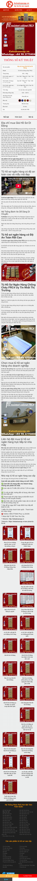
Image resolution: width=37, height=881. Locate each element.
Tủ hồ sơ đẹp (6, 846)
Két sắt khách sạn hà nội (26, 812)
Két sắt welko (23, 817)
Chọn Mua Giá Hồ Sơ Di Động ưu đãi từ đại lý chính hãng (27, 611)
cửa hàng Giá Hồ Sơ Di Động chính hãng (27, 566)
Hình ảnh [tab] (18, 117)
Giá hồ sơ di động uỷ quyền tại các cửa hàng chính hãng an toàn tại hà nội (27, 726)
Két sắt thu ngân (7, 826)
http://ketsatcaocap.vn (16, 519)
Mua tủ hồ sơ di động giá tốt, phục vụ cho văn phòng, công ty (10, 544)
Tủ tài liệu (22, 848)
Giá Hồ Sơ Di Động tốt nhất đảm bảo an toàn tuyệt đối (10, 773)
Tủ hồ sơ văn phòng (25, 858)
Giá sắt (5, 851)
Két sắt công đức (24, 826)
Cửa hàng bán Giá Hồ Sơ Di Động (27, 703)
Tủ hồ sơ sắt (6, 850)
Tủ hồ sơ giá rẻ (7, 858)
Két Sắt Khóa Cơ (24, 827)
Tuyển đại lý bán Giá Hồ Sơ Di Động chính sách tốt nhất (10, 798)
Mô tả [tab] (31, 117)
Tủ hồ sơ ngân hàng (8, 860)
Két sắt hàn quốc (7, 819)
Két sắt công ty (24, 820)
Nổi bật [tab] (6, 117)
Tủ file (4, 855)
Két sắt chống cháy (25, 824)
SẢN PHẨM (19, 10)
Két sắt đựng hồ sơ (25, 831)
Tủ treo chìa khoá (24, 850)
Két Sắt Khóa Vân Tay (9, 829)
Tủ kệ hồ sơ (23, 867)
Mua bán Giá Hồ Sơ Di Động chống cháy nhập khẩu (10, 567)
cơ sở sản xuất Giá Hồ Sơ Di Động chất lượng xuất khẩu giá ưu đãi (27, 774)
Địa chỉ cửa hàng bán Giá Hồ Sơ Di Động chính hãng (27, 750)
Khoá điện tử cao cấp (8, 836)
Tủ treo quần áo (24, 851)
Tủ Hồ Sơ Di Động (8, 865)
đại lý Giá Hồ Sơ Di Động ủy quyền (10, 610)
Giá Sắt (5, 867)
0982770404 (28, 876)
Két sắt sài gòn (7, 810)
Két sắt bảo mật (7, 822)
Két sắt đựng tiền (7, 817)
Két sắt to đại (6, 820)
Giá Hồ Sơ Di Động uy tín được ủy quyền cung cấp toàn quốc (10, 704)
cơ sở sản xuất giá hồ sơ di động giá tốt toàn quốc (27, 634)
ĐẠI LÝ (30, 10)
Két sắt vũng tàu (7, 813)
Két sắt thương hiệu (8, 824)
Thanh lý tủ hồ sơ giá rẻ (9, 862)
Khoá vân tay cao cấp (25, 834)
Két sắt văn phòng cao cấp (10, 831)
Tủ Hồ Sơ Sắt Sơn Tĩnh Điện (27, 865)
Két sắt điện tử (7, 815)
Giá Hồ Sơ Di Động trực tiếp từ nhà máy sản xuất (27, 657)
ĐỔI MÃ (7, 10)
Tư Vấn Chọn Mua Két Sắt (10, 827)
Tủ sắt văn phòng (7, 848)
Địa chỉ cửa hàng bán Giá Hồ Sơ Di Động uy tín (10, 750)
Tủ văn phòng (23, 860)
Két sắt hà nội (23, 815)
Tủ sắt (21, 855)
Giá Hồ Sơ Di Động (9, 655)
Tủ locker (22, 853)
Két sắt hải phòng (24, 810)
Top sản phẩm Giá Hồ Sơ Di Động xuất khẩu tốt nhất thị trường (27, 588)
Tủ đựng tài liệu (7, 857)
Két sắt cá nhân (24, 822)
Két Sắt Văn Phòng (25, 829)
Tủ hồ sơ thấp (23, 846)
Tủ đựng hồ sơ (23, 857)
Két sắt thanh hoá (24, 813)
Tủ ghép (5, 853)
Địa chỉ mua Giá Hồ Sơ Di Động (9, 129)
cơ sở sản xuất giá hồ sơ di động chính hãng (10, 633)
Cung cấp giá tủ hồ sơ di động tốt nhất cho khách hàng (27, 544)
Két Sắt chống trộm (25, 832)
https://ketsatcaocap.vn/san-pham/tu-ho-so (17, 522)
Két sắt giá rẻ (23, 819)
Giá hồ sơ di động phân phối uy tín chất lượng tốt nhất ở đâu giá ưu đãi (27, 680)
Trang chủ (10, 876)
